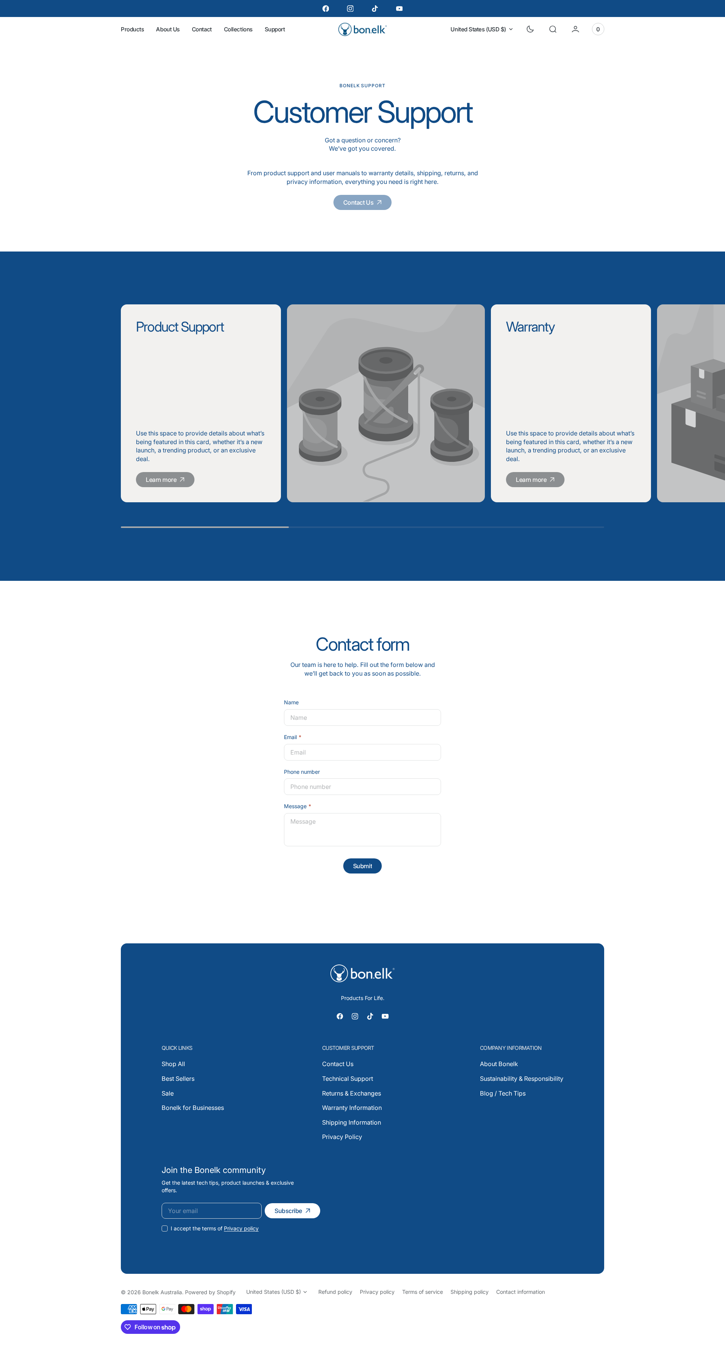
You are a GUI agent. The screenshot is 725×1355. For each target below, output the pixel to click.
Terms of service (422, 1292)
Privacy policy (241, 1228)
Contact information (520, 1292)
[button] (553, 29)
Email (290, 737)
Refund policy (335, 1292)
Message (295, 806)
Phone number (302, 772)
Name (291, 702)
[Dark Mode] (530, 29)
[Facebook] (325, 8)
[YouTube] (399, 8)
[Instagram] (350, 8)
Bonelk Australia (162, 1292)
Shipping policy (469, 1292)
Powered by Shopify (210, 1292)
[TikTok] (374, 8)
